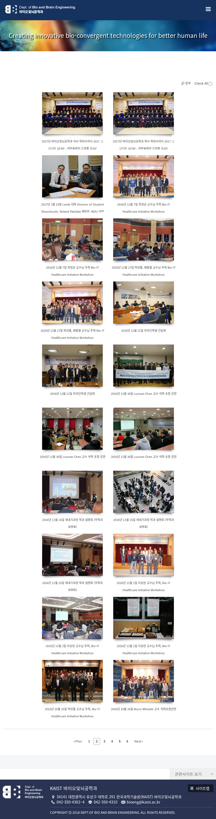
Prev (78, 741)
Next (138, 741)
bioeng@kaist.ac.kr (143, 802)
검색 (187, 83)
